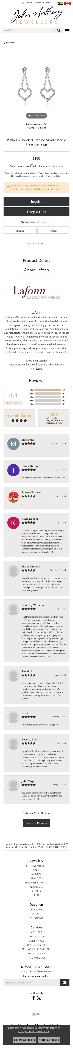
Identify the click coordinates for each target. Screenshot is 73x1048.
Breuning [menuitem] (36, 909)
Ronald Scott (29, 671)
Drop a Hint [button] (36, 211)
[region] (36, 87)
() (64, 389)
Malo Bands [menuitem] (36, 918)
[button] (27, 2)
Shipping (20, 230)
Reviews (36, 380)
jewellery (10, 42)
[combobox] (28, 30)
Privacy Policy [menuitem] (36, 953)
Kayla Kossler (29, 519)
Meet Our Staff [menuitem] (36, 936)
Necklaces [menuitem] (36, 886)
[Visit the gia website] (36, 1014)
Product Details (36, 260)
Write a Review (36, 823)
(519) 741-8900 (36, 128)
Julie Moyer (28, 781)
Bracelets (49, 364)
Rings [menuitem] (36, 869)
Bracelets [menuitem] (36, 878)
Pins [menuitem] (36, 895)
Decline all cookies (24, 1039)
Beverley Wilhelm (32, 605)
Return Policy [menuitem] (36, 957)
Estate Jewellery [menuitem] (36, 865)
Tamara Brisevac (31, 492)
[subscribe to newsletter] (64, 982)
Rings (39, 368)
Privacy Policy (49, 1027)
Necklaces (14, 364)
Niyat (24, 713)
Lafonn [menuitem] (36, 913)
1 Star (31, 404)
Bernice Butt (29, 739)
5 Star (31, 389)
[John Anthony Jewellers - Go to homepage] (36, 15)
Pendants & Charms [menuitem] (36, 882)
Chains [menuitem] (36, 891)
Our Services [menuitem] (36, 940)
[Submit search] (58, 30)
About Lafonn (36, 270)
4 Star (31, 393)
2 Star (31, 400)
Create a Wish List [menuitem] (36, 945)
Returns (53, 230)
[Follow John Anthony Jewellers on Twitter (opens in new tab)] (39, 998)
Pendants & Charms (32, 364)
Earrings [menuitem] (36, 874)
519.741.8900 (37, 847)
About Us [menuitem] (36, 932)
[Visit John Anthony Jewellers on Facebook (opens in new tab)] (33, 998)
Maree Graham (30, 566)
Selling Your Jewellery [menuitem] (36, 949)
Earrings (59, 364)
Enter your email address (36, 976)
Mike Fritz (27, 440)
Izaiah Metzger (30, 466)
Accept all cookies (49, 1039)
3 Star (31, 397)
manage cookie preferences (33, 1031)
